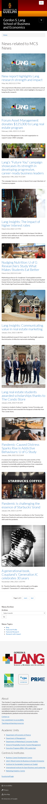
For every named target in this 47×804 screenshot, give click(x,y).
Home (5, 35)
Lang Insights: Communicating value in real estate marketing (22, 327)
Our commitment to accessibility (13, 720)
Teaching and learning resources (13, 723)
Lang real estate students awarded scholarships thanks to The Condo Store (23, 395)
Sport (26, 767)
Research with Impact (13, 634)
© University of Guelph (9, 799)
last (33, 598)
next (27, 598)
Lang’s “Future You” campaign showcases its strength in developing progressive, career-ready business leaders (23, 167)
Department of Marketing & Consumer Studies (22, 741)
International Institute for (15, 767)
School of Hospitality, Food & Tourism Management (23, 745)
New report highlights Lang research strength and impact (22, 78)
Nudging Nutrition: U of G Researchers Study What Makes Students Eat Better (20, 266)
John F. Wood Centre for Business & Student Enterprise (25, 761)
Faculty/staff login (8, 776)
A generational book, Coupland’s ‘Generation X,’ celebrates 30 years (20, 574)
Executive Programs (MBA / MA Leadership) (21, 748)
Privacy (9, 790)
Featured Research (12, 632)
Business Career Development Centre (19, 757)
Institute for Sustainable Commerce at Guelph (22, 764)
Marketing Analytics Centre (15, 771)
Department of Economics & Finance (18, 735)
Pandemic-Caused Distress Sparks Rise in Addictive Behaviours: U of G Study (20, 448)
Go (4, 617)
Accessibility (11, 786)
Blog (7, 627)
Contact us (5, 716)
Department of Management (16, 738)
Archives (5, 610)
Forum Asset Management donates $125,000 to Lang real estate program (23, 123)
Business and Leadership (36, 767)
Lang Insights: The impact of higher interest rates (21, 223)
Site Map (10, 795)
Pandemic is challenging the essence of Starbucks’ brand (21, 505)
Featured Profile (11, 630)
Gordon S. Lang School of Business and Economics (16, 23)
